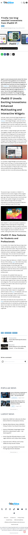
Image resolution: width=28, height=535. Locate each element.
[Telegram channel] (14, 513)
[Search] (22, 3)
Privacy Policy (21, 517)
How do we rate (14, 524)
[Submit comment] (25, 361)
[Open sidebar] (1, 3)
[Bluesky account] (22, 509)
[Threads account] (26, 509)
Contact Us (13, 517)
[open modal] (26, 3)
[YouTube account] (18, 509)
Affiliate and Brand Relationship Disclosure (15, 522)
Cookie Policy (9, 520)
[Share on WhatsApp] (2, 54)
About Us (6, 517)
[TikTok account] (14, 509)
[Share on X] (8, 54)
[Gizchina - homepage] (8, 2)
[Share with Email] (10, 54)
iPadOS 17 (6, 86)
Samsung (14, 397)
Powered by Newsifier (14, 532)
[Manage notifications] (24, 532)
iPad (25, 89)
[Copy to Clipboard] (13, 54)
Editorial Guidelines (18, 520)
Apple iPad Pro (8, 332)
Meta (13, 406)
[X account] (2, 509)
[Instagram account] (10, 509)
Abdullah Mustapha (8, 28)
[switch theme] (24, 3)
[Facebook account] (6, 509)
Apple (3, 26)
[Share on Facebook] (5, 54)
